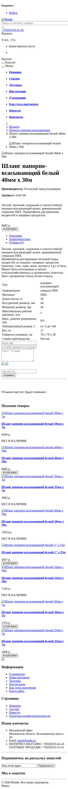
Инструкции (17, 684)
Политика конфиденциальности (29, 715)
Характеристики (19, 239)
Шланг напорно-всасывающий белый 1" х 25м (34, 552)
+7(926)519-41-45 (13, 30)
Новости (14, 712)
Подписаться (46, 765)
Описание (15, 235)
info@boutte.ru (27, 740)
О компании (17, 674)
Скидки (14, 709)
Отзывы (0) (16, 242)
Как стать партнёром (22, 687)
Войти (13, 12)
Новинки (15, 705)
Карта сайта (16, 691)
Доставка (15, 680)
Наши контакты (19, 677)
